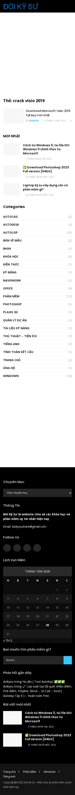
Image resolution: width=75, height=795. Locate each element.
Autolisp (10, 232)
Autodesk (11, 225)
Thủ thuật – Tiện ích (20, 336)
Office (8, 288)
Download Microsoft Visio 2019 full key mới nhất (48, 113)
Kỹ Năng (9, 272)
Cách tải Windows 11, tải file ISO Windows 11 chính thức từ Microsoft (46, 149)
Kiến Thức (11, 264)
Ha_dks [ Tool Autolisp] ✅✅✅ (43, 682)
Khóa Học (11, 256)
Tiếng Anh (11, 344)
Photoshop (12, 304)
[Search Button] (68, 660)
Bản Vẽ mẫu (12, 240)
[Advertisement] (37, 54)
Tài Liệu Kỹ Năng (16, 328)
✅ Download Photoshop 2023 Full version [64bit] (46, 169)
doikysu (34, 120)
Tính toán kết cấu (18, 352)
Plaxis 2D (10, 312)
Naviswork (12, 280)
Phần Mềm (11, 296)
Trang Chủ (12, 360)
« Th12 (7, 640)
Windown (11, 376)
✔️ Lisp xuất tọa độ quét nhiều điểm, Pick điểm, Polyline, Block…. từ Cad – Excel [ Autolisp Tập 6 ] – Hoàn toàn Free (37, 691)
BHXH (7, 248)
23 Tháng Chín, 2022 (54, 120)
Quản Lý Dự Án (15, 320)
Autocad (10, 217)
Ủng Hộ (9, 368)
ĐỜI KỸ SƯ (20, 6)
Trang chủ (9, 772)
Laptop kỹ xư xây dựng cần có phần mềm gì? (45, 187)
